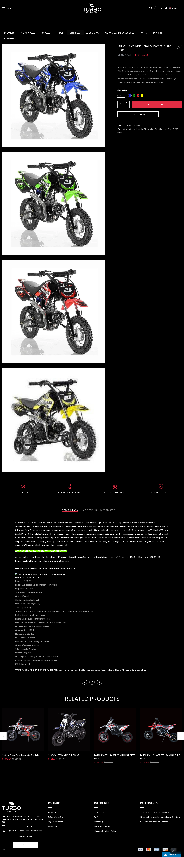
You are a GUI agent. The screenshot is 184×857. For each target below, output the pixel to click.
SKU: (120, 125)
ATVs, (152, 129)
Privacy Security (55, 817)
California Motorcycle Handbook (155, 812)
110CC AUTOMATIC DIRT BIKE (63, 755)
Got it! (26, 845)
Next (175, 39)
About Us (52, 812)
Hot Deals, (168, 129)
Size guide (122, 90)
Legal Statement (55, 821)
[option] (23, 736)
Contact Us (99, 812)
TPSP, (175, 129)
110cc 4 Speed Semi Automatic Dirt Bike (20, 755)
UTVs (119, 132)
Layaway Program (102, 826)
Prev (167, 39)
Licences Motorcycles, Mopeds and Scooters (160, 817)
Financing (98, 821)
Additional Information (100, 510)
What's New (53, 826)
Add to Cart (157, 104)
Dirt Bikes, (159, 129)
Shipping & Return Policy (105, 831)
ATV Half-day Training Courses (154, 821)
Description (70, 510)
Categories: (122, 129)
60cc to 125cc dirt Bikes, (139, 129)
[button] (174, 8)
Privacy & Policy (25, 836)
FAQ (96, 817)
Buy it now (138, 114)
